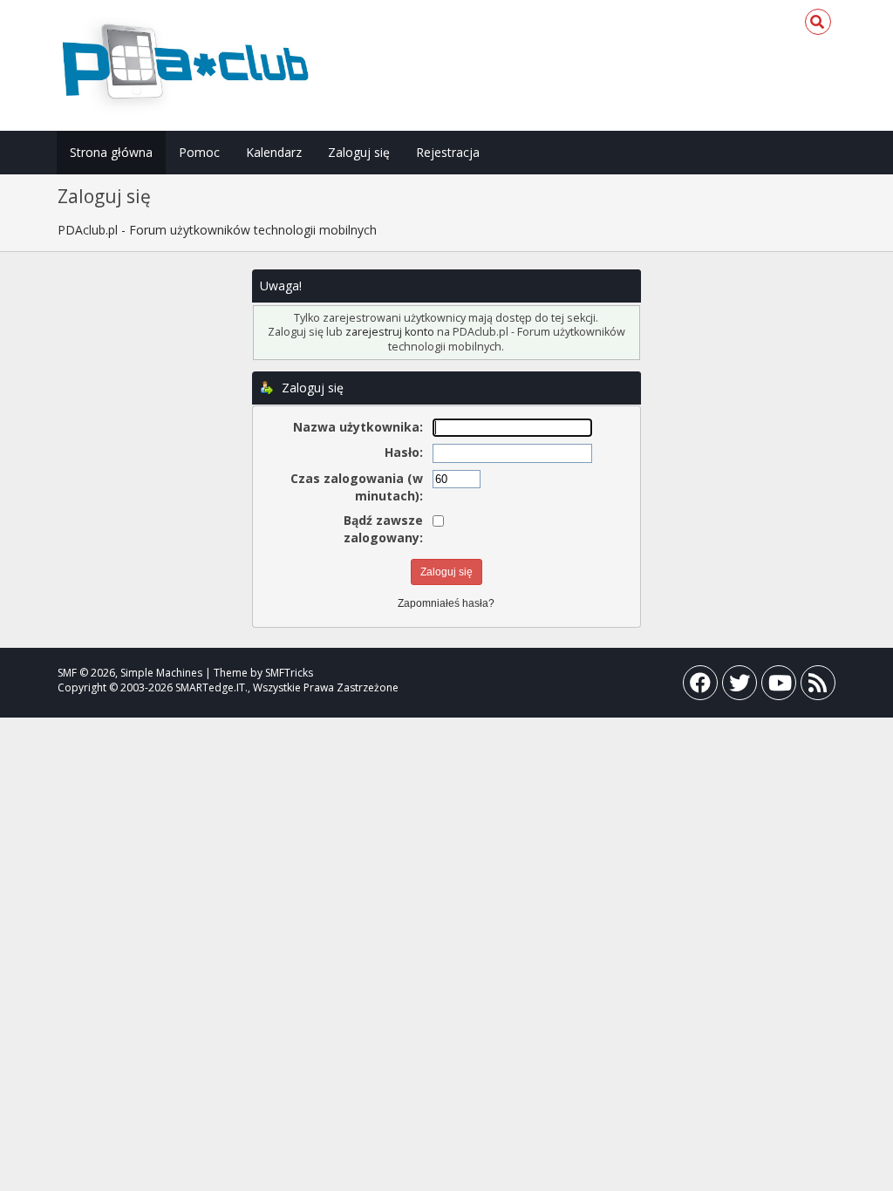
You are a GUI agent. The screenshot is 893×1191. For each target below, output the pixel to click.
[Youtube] (778, 686)
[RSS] (818, 686)
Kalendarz (274, 152)
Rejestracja (448, 152)
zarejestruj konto (389, 331)
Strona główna (111, 152)
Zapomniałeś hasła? (446, 603)
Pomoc (199, 152)
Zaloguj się (359, 152)
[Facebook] (700, 686)
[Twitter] (739, 686)
